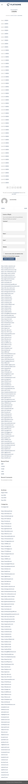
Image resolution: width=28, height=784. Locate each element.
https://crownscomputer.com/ (8, 393)
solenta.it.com (4, 767)
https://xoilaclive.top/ (6, 297)
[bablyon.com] (14, 4)
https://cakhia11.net (6, 646)
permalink (14, 194)
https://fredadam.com (6, 699)
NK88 (2, 474)
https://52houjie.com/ (6, 372)
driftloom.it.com (5, 709)
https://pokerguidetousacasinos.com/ (10, 286)
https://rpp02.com (5, 571)
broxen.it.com (4, 737)
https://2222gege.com (6, 548)
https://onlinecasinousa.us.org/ (8, 269)
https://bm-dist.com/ (6, 330)
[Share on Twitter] (12, 187)
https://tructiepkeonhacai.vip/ (8, 317)
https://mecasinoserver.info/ (8, 289)
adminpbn (20, 15)
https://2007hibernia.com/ (7, 359)
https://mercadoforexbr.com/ (8, 423)
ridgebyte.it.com (5, 744)
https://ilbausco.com (6, 694)
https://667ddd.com (6, 581)
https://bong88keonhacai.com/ (8, 313)
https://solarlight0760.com (7, 563)
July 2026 (3, 495)
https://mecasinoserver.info (8, 619)
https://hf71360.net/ (6, 410)
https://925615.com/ (6, 381)
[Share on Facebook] (10, 187)
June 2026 (3, 497)
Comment (5, 221)
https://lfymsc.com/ (6, 346)
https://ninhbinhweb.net (7, 516)
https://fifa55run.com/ (6, 421)
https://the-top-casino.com (8, 616)
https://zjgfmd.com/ (6, 452)
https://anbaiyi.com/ (6, 447)
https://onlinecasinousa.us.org (8, 591)
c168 (2, 471)
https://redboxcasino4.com (7, 599)
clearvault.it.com (5, 727)
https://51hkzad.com (6, 523)
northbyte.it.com (5, 724)
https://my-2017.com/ (6, 331)
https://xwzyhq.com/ (6, 384)
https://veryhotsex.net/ (7, 357)
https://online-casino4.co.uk (8, 586)
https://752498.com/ (6, 434)
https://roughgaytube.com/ (7, 361)
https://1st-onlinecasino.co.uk (8, 594)
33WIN (6, 20)
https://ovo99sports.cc (6, 661)
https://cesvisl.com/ (6, 324)
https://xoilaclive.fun (6, 634)
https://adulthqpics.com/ (7, 355)
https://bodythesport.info (7, 664)
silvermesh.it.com (5, 722)
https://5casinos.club (6, 606)
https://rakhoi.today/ (6, 308)
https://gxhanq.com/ (6, 397)
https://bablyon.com (6, 641)
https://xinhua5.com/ (6, 337)
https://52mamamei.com (7, 538)
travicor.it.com (4, 772)
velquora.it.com (5, 729)
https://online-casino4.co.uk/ (8, 266)
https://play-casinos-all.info (8, 596)
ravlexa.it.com (4, 759)
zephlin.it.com (4, 769)
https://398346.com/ (6, 403)
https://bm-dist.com (6, 674)
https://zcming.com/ (6, 379)
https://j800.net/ (5, 352)
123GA (3, 466)
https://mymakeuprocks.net (8, 566)
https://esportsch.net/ (6, 319)
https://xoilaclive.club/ (6, 298)
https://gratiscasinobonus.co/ (8, 277)
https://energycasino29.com (8, 621)
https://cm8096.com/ (6, 342)
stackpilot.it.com (5, 707)
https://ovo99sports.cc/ (7, 320)
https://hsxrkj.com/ (6, 412)
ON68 (2, 469)
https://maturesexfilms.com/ (8, 333)
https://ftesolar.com (6, 686)
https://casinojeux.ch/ (6, 282)
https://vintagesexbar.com (7, 541)
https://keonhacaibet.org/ (7, 315)
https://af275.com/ (5, 390)
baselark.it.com (4, 757)
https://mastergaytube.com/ (8, 388)
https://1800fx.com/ (6, 439)
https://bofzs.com (5, 556)
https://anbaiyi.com (6, 568)
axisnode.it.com (5, 712)
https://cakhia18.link (6, 649)
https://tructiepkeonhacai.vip (8, 656)
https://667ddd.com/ (6, 456)
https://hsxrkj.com (5, 521)
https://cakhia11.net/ (6, 309)
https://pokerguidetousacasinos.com (10, 614)
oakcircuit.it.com (5, 747)
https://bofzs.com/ (5, 437)
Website (5, 246)
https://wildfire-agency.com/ (8, 364)
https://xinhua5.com (6, 684)
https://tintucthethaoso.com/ (8, 353)
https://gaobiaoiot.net (6, 528)
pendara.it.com (4, 742)
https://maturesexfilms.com (8, 679)
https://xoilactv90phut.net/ (8, 304)
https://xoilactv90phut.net (7, 639)
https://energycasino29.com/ (8, 291)
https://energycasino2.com (7, 589)
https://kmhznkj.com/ (6, 415)
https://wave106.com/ (6, 441)
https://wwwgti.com (6, 546)
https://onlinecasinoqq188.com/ (9, 284)
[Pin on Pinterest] (18, 187)
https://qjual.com (5, 671)
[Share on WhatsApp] (7, 187)
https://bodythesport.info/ (7, 322)
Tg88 (2, 463)
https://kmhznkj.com (6, 526)
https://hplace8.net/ (6, 368)
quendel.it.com (4, 739)
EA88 (25, 208)
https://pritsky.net (5, 702)
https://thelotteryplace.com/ (8, 450)
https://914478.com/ (6, 335)
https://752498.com (6, 551)
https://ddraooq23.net (6, 511)
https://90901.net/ (5, 370)
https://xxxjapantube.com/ (7, 436)
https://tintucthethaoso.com (8, 704)
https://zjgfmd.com (5, 576)
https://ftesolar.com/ (6, 339)
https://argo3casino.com (7, 624)
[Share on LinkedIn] (20, 187)
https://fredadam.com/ (6, 348)
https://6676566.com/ (6, 406)
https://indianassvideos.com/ (8, 366)
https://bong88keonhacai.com (8, 651)
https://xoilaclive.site (6, 636)
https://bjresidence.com (7, 531)
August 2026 (4, 492)
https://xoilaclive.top (6, 629)
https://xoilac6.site (5, 626)
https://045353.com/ (6, 428)
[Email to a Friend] (15, 187)
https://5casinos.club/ (6, 280)
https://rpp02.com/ (5, 448)
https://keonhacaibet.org (7, 654)
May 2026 (3, 500)
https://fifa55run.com (6, 533)
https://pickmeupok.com (7, 579)
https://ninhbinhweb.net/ (7, 408)
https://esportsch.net (6, 659)
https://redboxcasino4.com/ (8, 275)
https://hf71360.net (6, 518)
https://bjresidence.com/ (7, 419)
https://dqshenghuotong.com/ (8, 401)
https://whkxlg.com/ (6, 383)
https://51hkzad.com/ (6, 414)
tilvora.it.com (4, 732)
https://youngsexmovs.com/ (8, 399)
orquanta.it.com (5, 774)
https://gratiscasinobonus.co (8, 601)
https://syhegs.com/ (6, 341)
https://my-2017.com (6, 676)
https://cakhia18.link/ (6, 311)
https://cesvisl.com (5, 666)
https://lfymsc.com (5, 697)
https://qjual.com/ (5, 328)
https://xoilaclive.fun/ (6, 300)
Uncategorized (14, 9)
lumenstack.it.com (5, 749)
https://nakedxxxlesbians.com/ (8, 392)
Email (4, 240)
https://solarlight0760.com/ (8, 443)
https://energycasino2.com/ (8, 267)
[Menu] (2, 4)
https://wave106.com (6, 561)
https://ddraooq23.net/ (7, 404)
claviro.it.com (4, 754)
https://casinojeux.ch (6, 609)
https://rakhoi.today (6, 644)
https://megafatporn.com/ (7, 373)
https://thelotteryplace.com (8, 574)
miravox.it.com (4, 764)
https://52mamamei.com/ (7, 425)
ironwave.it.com (5, 717)
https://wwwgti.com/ (6, 430)
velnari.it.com (4, 777)
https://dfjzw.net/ (5, 362)
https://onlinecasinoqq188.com (9, 611)
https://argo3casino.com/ (7, 293)
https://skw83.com (5, 584)
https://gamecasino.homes (7, 604)
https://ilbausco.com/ (6, 344)
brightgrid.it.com (5, 714)
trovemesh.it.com (5, 752)
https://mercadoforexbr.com (8, 536)
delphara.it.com (5, 734)
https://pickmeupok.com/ (7, 454)
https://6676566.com (6, 513)
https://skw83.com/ (6, 457)
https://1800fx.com (6, 543)
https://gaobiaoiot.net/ (6, 417)
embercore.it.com (5, 719)
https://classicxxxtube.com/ (8, 395)
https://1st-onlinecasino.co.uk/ (8, 271)
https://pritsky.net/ (5, 350)
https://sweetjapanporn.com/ (8, 377)
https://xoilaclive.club (6, 631)
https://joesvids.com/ (6, 375)
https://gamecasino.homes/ (8, 278)
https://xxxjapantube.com (7, 553)
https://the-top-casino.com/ (8, 288)
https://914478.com (6, 682)
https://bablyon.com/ (6, 306)
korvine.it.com (4, 762)
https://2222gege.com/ (6, 432)
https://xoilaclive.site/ (6, 302)
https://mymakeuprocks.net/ (8, 445)
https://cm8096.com (6, 691)
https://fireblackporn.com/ (7, 386)
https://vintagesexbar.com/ (7, 426)
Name (4, 233)
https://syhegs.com (5, 689)
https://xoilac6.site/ (6, 295)
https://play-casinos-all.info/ (8, 273)
